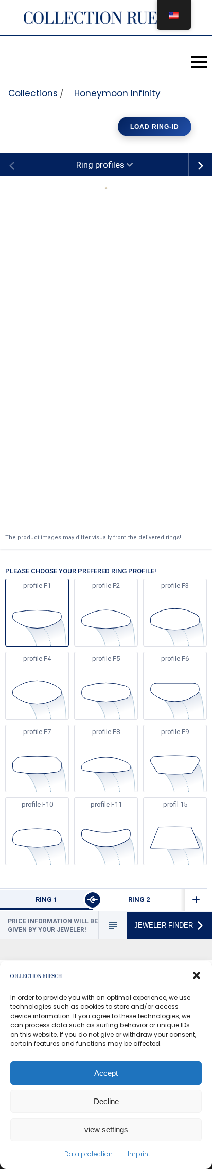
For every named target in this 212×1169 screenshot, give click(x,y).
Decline (106, 1101)
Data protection (88, 1153)
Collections (33, 93)
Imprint (139, 1153)
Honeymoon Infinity (117, 93)
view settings (106, 1129)
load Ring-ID (154, 126)
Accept (106, 1073)
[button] (196, 975)
